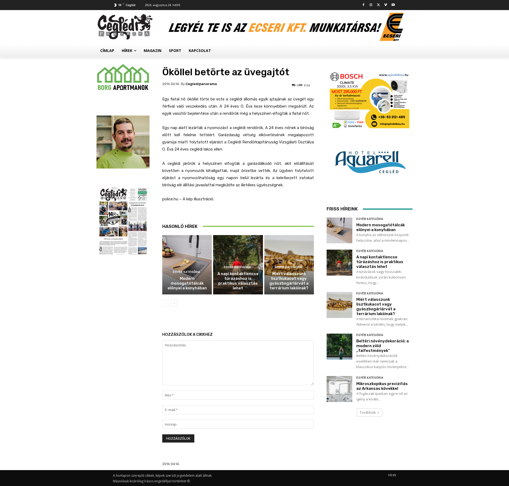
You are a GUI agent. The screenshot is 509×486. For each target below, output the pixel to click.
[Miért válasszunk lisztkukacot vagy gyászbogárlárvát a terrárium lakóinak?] (339, 305)
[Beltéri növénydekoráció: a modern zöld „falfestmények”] (339, 346)
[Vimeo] (386, 5)
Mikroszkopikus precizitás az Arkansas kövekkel (382, 386)
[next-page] (174, 303)
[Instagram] (371, 5)
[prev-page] (165, 303)
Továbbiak (368, 412)
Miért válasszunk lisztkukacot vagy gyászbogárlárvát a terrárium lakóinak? (289, 280)
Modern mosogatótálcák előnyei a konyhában (187, 283)
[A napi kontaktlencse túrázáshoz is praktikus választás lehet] (339, 262)
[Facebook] (364, 5)
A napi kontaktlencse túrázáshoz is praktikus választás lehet (237, 280)
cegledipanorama (201, 84)
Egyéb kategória (186, 272)
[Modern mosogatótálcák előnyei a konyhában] (187, 265)
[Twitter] (378, 5)
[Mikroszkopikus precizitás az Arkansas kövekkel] (339, 389)
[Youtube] (393, 5)
